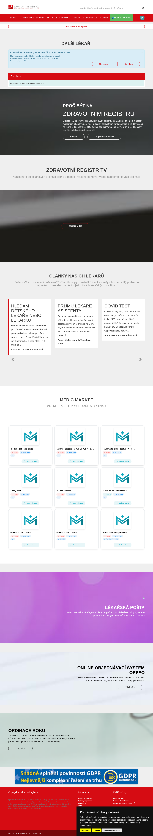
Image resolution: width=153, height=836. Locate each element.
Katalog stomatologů (142, 17)
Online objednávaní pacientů (124, 803)
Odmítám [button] (96, 830)
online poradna (123, 18)
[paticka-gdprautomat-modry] (76, 776)
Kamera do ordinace (121, 801)
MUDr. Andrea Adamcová (124, 335)
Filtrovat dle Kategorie (76, 26)
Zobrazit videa (75, 226)
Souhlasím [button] (85, 830)
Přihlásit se (82, 803)
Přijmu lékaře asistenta (75, 308)
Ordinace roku (118, 798)
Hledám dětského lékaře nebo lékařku (26, 313)
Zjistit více (130, 687)
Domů (13, 18)
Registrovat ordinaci (104, 137)
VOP (80, 805)
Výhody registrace (85, 801)
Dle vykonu (129, 64)
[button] (12, 359)
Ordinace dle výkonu (59, 18)
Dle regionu (103, 64)
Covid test (117, 306)
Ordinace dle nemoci (85, 18)
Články (104, 18)
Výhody (73, 137)
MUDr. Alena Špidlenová (30, 349)
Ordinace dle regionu (32, 18)
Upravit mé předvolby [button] (111, 830)
